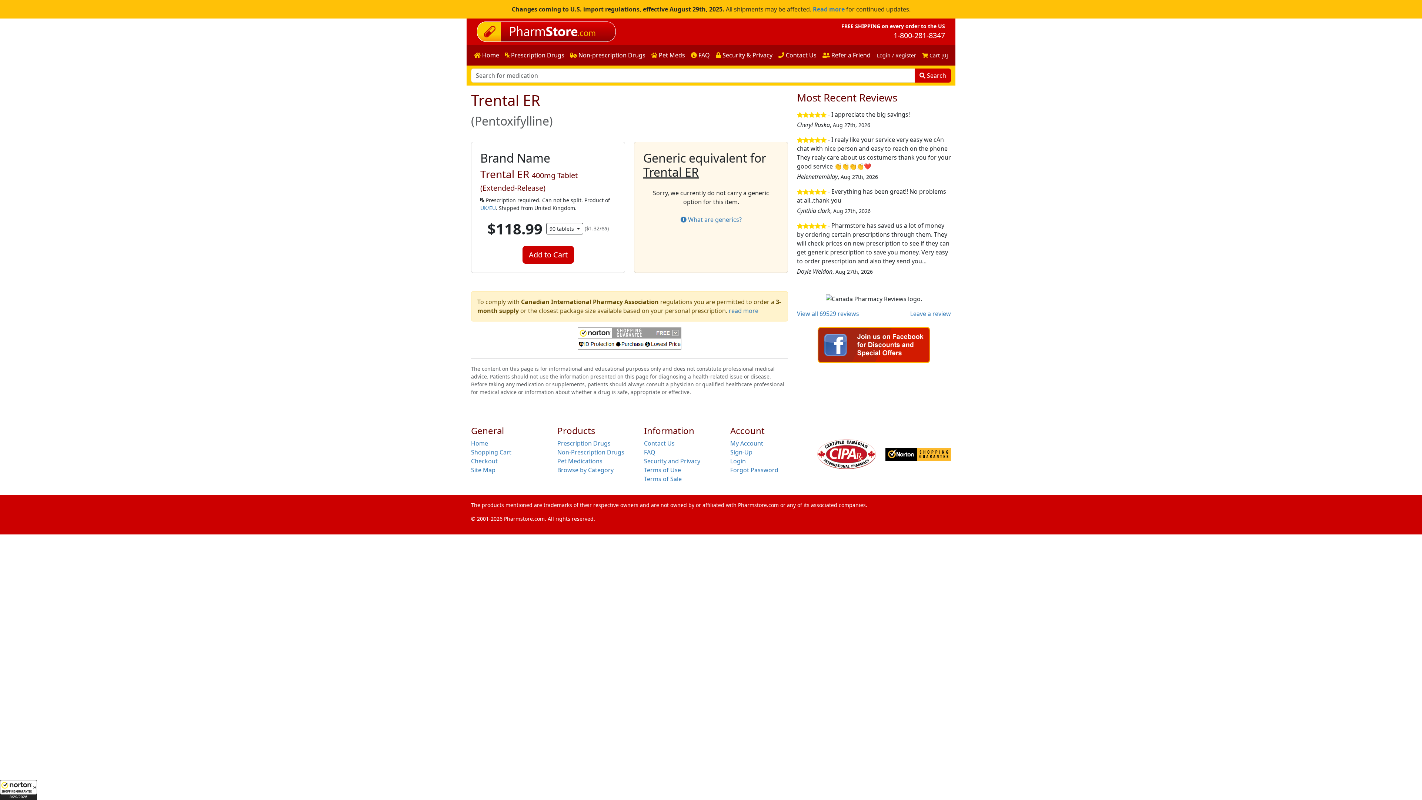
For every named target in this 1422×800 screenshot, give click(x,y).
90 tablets (562, 228)
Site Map (483, 470)
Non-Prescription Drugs (590, 452)
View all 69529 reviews (828, 314)
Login (738, 461)
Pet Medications (579, 461)
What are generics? (714, 220)
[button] (18, 790)
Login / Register (896, 55)
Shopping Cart (491, 452)
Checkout (484, 461)
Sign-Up (741, 452)
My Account (746, 443)
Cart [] (938, 55)
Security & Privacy (746, 55)
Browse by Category (585, 470)
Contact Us (800, 55)
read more (743, 311)
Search (935, 75)
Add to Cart (548, 255)
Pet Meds (671, 55)
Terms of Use (662, 470)
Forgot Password (754, 470)
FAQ (703, 55)
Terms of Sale (663, 479)
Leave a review (930, 314)
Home (490, 55)
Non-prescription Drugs (611, 55)
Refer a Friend (850, 55)
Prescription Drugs (537, 55)
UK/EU (488, 207)
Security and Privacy (672, 461)
